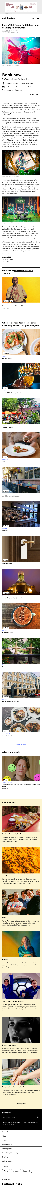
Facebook (26, 1171)
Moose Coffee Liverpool (9, 736)
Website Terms (7, 1144)
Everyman (15, 103)
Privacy (4, 1140)
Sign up (37, 1118)
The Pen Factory (7, 358)
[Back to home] (8, 18)
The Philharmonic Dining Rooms (11, 496)
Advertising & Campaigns (10, 1153)
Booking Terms (7, 1149)
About (4, 1136)
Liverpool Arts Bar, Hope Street (11, 392)
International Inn (7, 563)
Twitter (6, 1171)
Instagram (16, 1171)
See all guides (21, 1103)
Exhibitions (6, 876)
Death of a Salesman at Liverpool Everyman (15, 306)
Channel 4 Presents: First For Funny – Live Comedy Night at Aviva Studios (21, 785)
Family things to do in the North (13, 1001)
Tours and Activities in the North (13, 1087)
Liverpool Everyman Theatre (15, 84)
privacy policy (9, 1124)
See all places (21, 744)
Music (4, 918)
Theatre (5, 959)
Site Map (5, 1157)
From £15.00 (33, 94)
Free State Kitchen (7, 427)
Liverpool (8, 105)
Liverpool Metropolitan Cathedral (12, 598)
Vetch (3, 461)
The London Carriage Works (10, 701)
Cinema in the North (9, 1045)
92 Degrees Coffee (7, 632)
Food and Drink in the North (11, 834)
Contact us (5, 1132)
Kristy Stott (6, 31)
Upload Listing (7, 1161)
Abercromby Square (8, 667)
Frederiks (5, 530)
